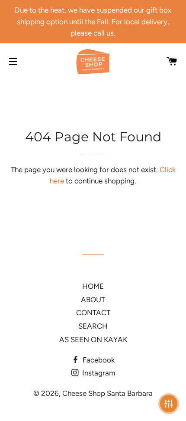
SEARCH (93, 326)
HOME (93, 286)
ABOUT (93, 299)
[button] (168, 403)
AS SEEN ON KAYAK (93, 339)
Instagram (97, 373)
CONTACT (93, 312)
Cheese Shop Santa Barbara (107, 393)
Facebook (98, 360)
